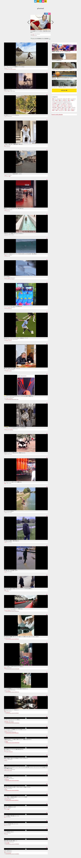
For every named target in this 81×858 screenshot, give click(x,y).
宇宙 (65, 110)
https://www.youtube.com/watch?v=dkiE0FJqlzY (12, 800)
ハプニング (7, 397)
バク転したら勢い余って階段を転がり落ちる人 (13, 144)
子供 (68, 100)
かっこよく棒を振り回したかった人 (11, 823)
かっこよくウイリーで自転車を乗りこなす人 (13, 173)
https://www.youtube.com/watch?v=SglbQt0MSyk (12, 790)
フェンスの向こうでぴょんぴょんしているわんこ (14, 666)
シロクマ (7, 751)
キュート (72, 108)
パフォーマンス (58, 101)
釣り (6, 789)
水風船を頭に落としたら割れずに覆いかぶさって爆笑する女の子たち (18, 739)
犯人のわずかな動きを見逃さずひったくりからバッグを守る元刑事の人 (18, 588)
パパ (6, 760)
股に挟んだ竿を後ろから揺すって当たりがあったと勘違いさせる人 (17, 787)
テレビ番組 (54, 103)
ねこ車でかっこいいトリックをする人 (11, 115)
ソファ (36, 35)
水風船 (7, 741)
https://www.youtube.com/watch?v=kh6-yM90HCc (12, 780)
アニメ (59, 103)
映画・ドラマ (64, 107)
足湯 (11, 770)
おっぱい (33, 35)
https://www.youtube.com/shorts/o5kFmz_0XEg (12, 399)
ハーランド (10, 340)
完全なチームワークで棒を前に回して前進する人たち (14, 452)
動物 (4, 711)
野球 (72, 100)
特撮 (65, 108)
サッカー (7, 340)
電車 (8, 779)
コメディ (53, 108)
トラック (7, 799)
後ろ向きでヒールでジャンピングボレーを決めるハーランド (16, 338)
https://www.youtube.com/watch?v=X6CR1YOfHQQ (12, 742)
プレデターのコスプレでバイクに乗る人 (12, 719)
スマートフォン (8, 770)
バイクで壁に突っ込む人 (9, 831)
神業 (53, 110)
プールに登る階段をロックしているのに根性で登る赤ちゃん (16, 688)
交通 (8, 798)
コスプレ (7, 398)
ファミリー (5, 759)
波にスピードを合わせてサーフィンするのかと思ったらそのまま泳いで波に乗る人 (20, 253)
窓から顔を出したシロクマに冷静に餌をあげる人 (14, 749)
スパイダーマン (11, 398)
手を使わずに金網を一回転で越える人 (11, 540)
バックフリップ (8, 146)
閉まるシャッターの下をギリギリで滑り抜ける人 (14, 208)
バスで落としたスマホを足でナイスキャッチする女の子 (15, 427)
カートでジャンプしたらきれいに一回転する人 (13, 608)
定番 (56, 110)
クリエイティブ (6, 778)
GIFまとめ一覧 (64, 90)
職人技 (5, 483)
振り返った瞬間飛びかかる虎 (10, 806)
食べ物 (61, 108)
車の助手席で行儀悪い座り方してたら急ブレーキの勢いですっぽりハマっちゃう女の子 (21, 636)
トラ (6, 809)
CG (68, 108)
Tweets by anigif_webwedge (57, 114)
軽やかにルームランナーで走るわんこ (11, 709)
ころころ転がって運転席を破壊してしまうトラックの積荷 (15, 797)
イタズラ (5, 769)
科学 (58, 108)
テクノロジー (63, 104)
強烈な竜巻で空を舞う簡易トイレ (10, 840)
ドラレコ (10, 799)
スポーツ (9, 91)
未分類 (72, 110)
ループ (73, 107)
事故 (58, 104)
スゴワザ (5, 116)
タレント (53, 104)
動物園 (8, 809)
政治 (68, 110)
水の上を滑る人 (7, 276)
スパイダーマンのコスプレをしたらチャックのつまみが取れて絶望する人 (18, 396)
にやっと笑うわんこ (8, 850)
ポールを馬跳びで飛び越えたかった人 (11, 815)
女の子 (33, 34)
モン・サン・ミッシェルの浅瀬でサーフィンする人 (14, 66)
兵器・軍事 (54, 107)
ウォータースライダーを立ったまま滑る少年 (13, 306)
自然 (69, 107)
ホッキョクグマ (11, 751)
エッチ (31, 34)
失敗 (4, 145)
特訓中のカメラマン (8, 89)
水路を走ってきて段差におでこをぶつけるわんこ (14, 233)
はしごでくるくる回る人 (9, 511)
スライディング (8, 210)
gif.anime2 (40, 8)
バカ (4, 397)
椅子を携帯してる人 (8, 777)
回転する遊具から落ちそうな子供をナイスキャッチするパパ (16, 758)
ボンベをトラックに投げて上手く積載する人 (13, 482)
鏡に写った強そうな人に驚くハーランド (12, 368)
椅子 (6, 779)
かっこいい (5, 91)
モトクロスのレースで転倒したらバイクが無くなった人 (15, 729)
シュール (5, 369)
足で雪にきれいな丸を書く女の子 (10, 570)
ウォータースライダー (9, 308)
